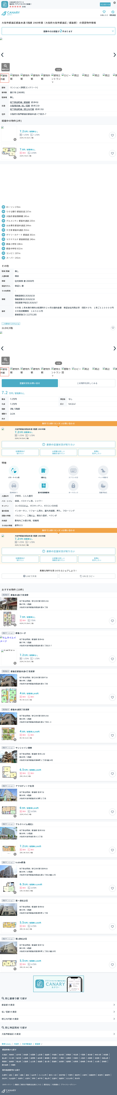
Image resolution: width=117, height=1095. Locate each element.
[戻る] (2, 55)
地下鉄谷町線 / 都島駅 (20, 102)
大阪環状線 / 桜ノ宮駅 (20, 105)
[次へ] (114, 55)
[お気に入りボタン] (112, 135)
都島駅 (37, 1044)
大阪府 (16, 1044)
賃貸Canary (6, 1044)
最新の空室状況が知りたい (61, 444)
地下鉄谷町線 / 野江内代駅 (22, 109)
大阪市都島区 (27, 1044)
